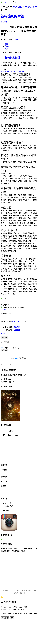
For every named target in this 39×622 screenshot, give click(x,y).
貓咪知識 (17, 330)
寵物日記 (17, 327)
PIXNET (9, 590)
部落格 (7, 46)
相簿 (6, 44)
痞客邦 (14, 321)
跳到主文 (4, 22)
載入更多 (4, 337)
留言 (19, 321)
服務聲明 (22, 593)
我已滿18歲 (5, 618)
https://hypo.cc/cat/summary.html (13, 71)
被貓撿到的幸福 (12, 16)
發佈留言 (4, 350)
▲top (3, 333)
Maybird (3, 309)
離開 (12, 618)
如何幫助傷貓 (12, 57)
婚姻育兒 (18, 40)
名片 (6, 49)
